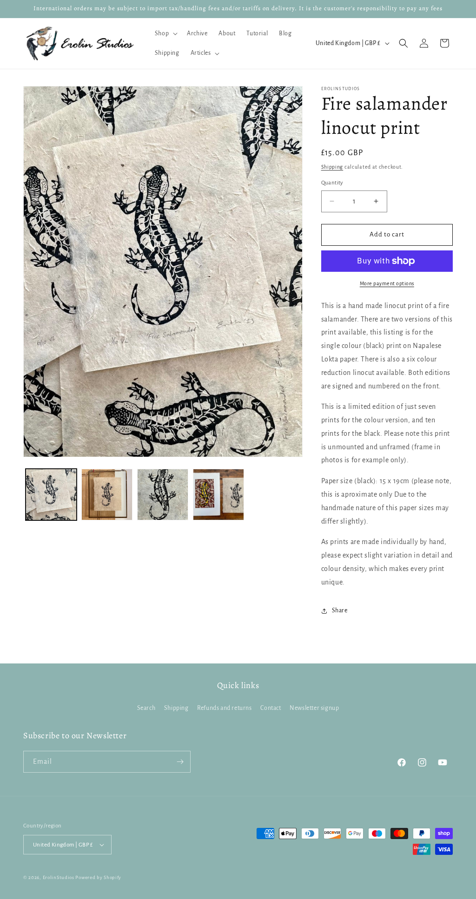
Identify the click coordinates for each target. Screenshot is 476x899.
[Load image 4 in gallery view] (218, 494)
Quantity (332, 183)
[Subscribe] (180, 762)
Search (146, 708)
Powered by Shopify (98, 877)
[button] (165, 33)
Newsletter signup (314, 708)
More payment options (387, 283)
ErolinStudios (58, 877)
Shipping (332, 167)
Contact (270, 708)
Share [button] (340, 610)
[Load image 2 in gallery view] (106, 494)
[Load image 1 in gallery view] (51, 494)
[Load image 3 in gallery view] (162, 494)
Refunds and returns (224, 708)
